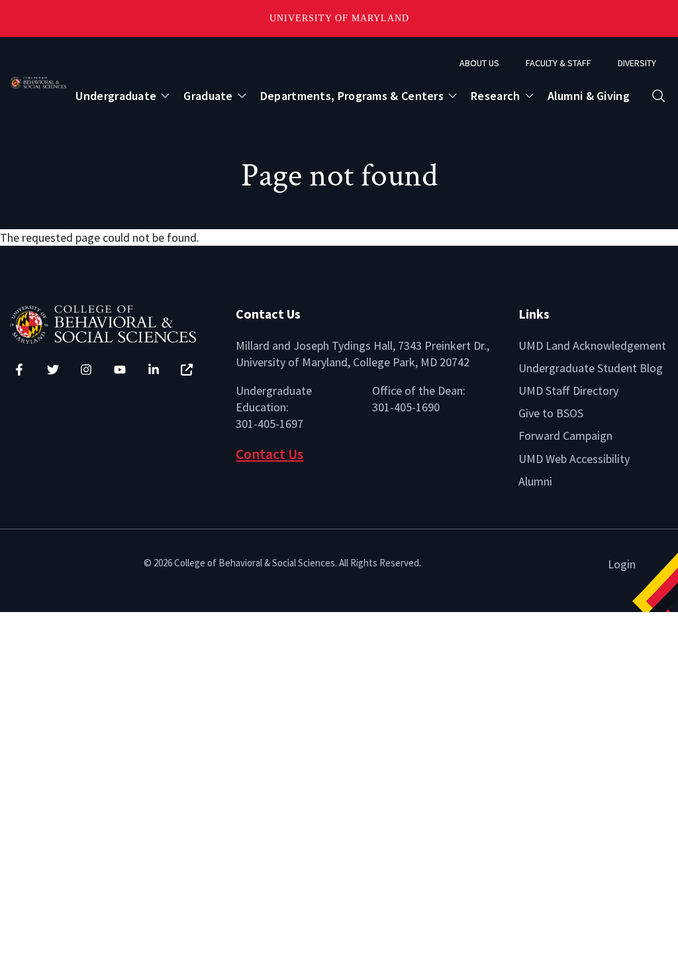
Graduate (207, 95)
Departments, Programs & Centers (352, 95)
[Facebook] (19, 370)
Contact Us (269, 454)
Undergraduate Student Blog (590, 368)
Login (622, 564)
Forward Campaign (565, 435)
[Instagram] (86, 370)
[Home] (113, 323)
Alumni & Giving (589, 95)
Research (495, 95)
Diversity (637, 63)
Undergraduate (115, 95)
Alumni (535, 481)
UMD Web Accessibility (574, 458)
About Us (479, 63)
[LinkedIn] (153, 370)
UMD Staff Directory (568, 390)
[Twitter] (53, 370)
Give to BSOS (550, 413)
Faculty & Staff (558, 63)
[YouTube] (120, 370)
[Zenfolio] (186, 370)
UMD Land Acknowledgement (592, 345)
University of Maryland (339, 18)
